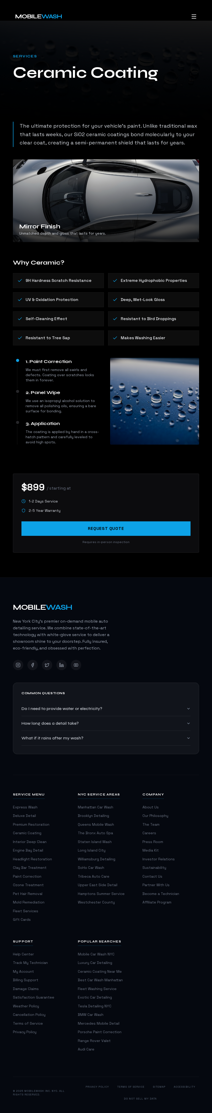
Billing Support (25, 980)
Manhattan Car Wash (95, 807)
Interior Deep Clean (30, 842)
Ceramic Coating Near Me (100, 971)
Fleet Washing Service (97, 989)
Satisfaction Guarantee (33, 997)
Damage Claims (26, 989)
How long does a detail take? (50, 723)
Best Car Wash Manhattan (100, 980)
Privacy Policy (24, 1032)
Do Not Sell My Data (140, 1098)
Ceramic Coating (27, 833)
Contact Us (152, 876)
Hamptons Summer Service (101, 894)
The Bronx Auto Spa (95, 833)
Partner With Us (156, 885)
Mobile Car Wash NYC (96, 954)
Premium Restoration (31, 824)
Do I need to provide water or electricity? (61, 708)
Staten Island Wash (95, 842)
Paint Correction (27, 876)
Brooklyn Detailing (93, 816)
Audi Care (86, 1049)
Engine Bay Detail (28, 850)
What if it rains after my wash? (52, 738)
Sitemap (159, 1086)
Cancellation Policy (29, 1014)
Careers (149, 833)
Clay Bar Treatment (30, 867)
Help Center (23, 954)
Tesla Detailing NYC (94, 1006)
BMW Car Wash (90, 1014)
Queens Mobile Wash (96, 824)
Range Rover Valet (94, 1041)
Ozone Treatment (28, 885)
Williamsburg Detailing (96, 859)
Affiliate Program (156, 902)
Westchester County (96, 902)
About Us (150, 807)
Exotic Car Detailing (95, 997)
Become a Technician (160, 894)
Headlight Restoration (32, 859)
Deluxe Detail (24, 816)
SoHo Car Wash (91, 867)
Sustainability (154, 867)
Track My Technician (30, 963)
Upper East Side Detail (97, 885)
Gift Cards (22, 919)
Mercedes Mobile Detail (98, 1023)
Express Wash (25, 807)
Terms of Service (28, 1023)
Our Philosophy (155, 816)
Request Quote (106, 528)
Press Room (152, 842)
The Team (151, 824)
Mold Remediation (28, 902)
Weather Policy (26, 1006)
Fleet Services (25, 911)
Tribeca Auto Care (93, 876)
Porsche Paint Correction (100, 1032)
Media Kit (150, 850)
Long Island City (91, 850)
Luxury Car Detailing (95, 963)
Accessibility (184, 1086)
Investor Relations (158, 859)
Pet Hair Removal (27, 894)
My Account (23, 971)
